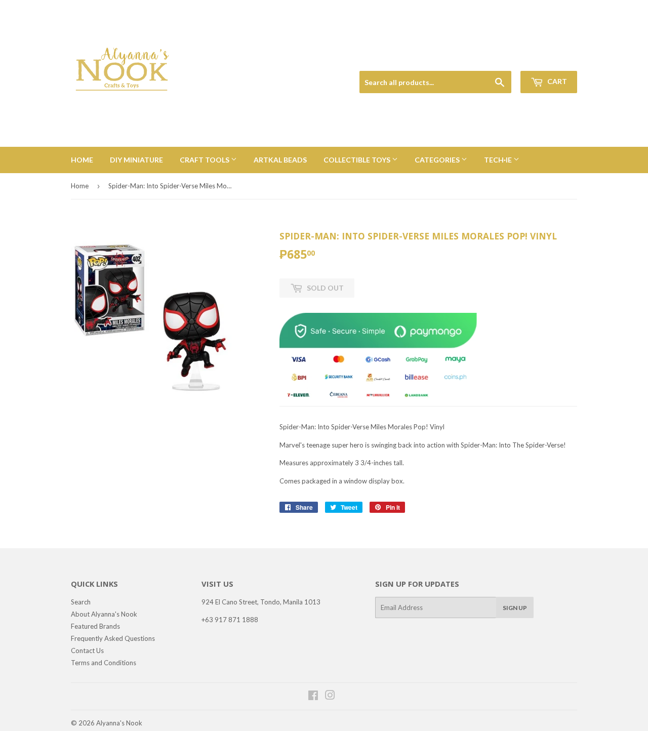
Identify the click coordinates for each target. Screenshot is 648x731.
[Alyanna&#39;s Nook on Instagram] (330, 697)
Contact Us (87, 650)
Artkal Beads (280, 159)
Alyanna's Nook (119, 723)
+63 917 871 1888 (229, 620)
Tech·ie (498, 159)
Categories (438, 159)
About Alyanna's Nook (104, 614)
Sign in (506, 59)
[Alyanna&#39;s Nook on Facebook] (313, 697)
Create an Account (552, 59)
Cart (556, 81)
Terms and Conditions (103, 663)
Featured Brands (95, 626)
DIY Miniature (136, 159)
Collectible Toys (357, 159)
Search (81, 602)
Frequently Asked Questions (113, 638)
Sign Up (515, 608)
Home (82, 159)
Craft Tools (205, 159)
